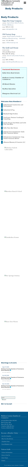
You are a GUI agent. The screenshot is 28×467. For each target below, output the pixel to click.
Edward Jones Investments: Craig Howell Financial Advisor (13, 137)
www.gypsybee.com (11, 29)
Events (3, 460)
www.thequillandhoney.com (14, 62)
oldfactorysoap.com (12, 42)
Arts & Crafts (11, 55)
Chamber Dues (6, 441)
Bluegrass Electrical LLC (11, 93)
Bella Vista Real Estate (11, 73)
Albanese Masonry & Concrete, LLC (14, 142)
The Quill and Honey (10, 48)
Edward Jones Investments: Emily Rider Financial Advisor (13, 132)
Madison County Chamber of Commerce (13, 78)
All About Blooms (8, 84)
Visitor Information (7, 452)
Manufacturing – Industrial (16, 38)
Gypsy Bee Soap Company (12, 21)
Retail (4, 57)
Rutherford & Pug (9, 110)
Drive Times (5, 458)
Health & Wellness (7, 25)
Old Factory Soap (8, 34)
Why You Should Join (7, 438)
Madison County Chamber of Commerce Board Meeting (12, 369)
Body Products (19, 23)
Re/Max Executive (9, 89)
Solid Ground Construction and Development (13, 105)
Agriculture (10, 23)
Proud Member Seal (7, 444)
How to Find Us (6, 455)
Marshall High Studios (10, 114)
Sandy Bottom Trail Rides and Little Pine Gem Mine (14, 123)
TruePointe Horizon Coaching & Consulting (13, 118)
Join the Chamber (6, 436)
